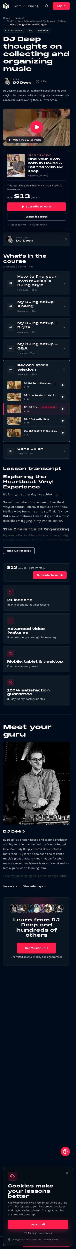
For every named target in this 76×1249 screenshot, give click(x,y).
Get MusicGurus (36, 948)
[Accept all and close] (67, 1173)
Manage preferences (40, 1233)
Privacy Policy (51, 1239)
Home (6, 18)
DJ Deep (22, 83)
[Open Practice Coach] (65, 1151)
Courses (19, 18)
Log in (61, 6)
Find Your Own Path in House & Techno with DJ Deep (37, 21)
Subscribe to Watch (39, 206)
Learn (18, 6)
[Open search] (46, 6)
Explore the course (37, 216)
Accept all (38, 1224)
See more (8, 886)
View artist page (33, 886)
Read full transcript (19, 550)
